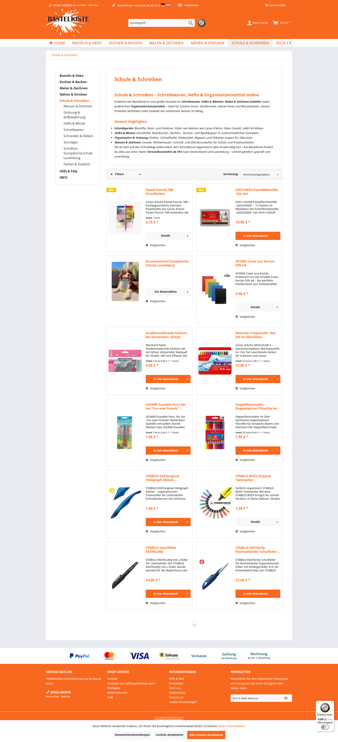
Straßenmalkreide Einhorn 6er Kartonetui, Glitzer (166, 335)
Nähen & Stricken (73, 94)
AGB (110, 697)
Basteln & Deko (72, 75)
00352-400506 (62, 5)
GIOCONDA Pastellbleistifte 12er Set (257, 192)
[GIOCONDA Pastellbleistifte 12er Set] (215, 218)
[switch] (325, 727)
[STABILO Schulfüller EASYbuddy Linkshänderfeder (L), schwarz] (125, 575)
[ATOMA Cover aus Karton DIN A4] (215, 289)
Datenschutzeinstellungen (132, 735)
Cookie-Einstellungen (183, 702)
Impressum (176, 697)
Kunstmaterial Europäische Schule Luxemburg (167, 263)
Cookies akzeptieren (169, 735)
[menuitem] (168, 23)
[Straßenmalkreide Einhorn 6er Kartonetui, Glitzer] (125, 361)
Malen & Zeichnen (74, 88)
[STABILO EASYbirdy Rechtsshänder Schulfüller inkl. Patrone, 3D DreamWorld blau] (215, 575)
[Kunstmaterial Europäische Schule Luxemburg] (125, 281)
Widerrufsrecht (117, 692)
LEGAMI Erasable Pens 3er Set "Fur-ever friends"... (166, 406)
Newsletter (191, 5)
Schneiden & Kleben (78, 136)
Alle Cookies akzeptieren (206, 735)
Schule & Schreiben (74, 101)
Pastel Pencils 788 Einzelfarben (159, 192)
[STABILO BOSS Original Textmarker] (215, 504)
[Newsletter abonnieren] (286, 698)
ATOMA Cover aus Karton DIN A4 (255, 263)
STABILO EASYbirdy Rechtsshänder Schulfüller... (258, 550)
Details (165, 235)
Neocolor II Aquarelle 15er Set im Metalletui (256, 335)
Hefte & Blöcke (74, 123)
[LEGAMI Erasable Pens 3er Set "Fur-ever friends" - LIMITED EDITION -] (125, 432)
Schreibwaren (74, 130)
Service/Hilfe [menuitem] (278, 5)
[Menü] (331, 703)
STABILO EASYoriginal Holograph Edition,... (162, 478)
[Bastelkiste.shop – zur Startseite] (67, 22)
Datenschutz (177, 692)
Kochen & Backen (73, 82)
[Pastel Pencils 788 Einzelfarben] (125, 218)
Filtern (119, 174)
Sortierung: (230, 174)
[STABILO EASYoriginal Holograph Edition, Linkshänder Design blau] (125, 504)
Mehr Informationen (232, 726)
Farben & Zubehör (77, 164)
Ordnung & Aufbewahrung (74, 114)
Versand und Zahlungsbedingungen (131, 683)
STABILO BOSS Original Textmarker (253, 478)
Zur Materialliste (166, 291)
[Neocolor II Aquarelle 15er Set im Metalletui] (215, 361)
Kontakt (112, 678)
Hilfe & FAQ (68, 171)
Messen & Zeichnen (78, 106)
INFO (63, 177)
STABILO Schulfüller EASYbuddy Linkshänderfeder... (161, 550)
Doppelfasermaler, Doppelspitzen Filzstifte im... (258, 406)
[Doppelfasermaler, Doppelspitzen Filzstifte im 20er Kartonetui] (215, 432)
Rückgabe (113, 688)
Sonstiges (71, 142)
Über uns (175, 688)
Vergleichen (157, 245)
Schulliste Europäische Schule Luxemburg (78, 153)
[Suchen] (191, 23)
